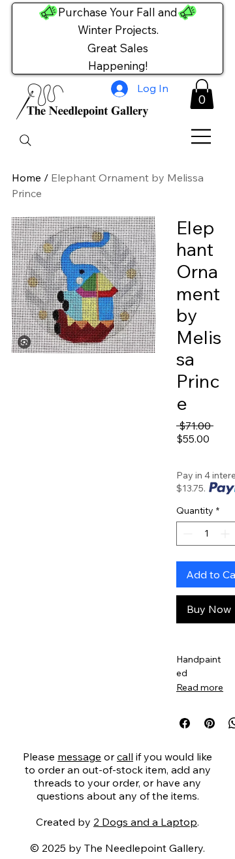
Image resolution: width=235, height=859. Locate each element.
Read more (199, 687)
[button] (202, 94)
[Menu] (201, 136)
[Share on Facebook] (185, 723)
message (79, 756)
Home (26, 177)
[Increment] (226, 533)
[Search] (25, 140)
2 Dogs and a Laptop (145, 821)
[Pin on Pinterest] (209, 723)
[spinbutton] (206, 533)
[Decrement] (186, 533)
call (125, 756)
